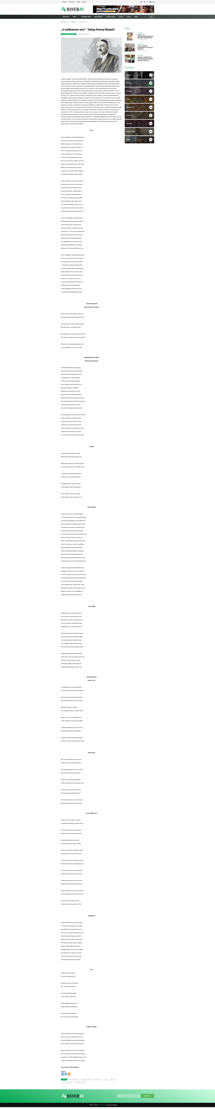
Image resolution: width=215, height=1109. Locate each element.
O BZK (78, 2)
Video (136, 16)
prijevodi (113, 1079)
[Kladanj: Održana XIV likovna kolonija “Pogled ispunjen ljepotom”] (130, 59)
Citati (129, 16)
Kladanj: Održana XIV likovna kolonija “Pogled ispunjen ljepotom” (145, 58)
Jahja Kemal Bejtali (86, 1079)
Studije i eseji (110, 16)
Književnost (98, 16)
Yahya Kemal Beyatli (80, 1082)
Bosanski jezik (86, 16)
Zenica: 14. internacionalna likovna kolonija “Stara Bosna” (145, 36)
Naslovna (66, 16)
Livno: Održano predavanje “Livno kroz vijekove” (145, 47)
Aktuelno (73, 22)
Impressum (72, 2)
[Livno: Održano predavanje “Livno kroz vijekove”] (130, 47)
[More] (69, 1074)
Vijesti (121, 16)
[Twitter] (144, 2)
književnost (97, 1079)
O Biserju (64, 2)
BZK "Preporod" (102, 1105)
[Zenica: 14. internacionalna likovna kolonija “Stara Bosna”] (130, 36)
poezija (105, 1079)
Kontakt (84, 2)
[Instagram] (147, 2)
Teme (74, 16)
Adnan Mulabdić (74, 1079)
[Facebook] (141, 2)
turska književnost (67, 1082)
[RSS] (153, 2)
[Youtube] (150, 2)
